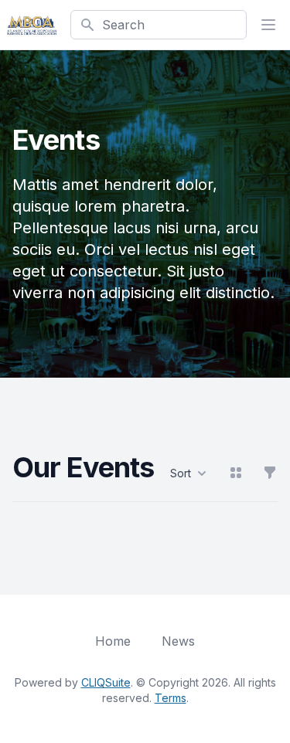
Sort (180, 473)
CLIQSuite (106, 682)
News (178, 641)
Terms (170, 697)
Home (113, 641)
